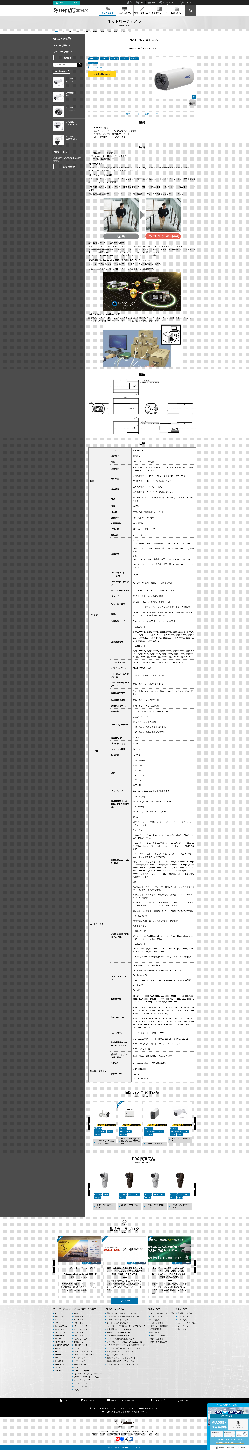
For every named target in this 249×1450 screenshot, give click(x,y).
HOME (65, 1400)
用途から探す (181, 1309)
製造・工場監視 (156, 1316)
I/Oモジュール (80, 1364)
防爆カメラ (78, 1342)
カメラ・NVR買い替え (187, 1323)
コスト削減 (182, 1320)
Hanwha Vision (61, 1326)
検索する (68, 58)
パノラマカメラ (80, 1329)
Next (195, 1123)
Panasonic (59, 1335)
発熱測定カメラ (80, 1345)
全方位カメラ (79, 1332)
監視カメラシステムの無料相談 (123, 1400)
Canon (58, 1320)
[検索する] (79, 65)
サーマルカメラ (80, 1326)
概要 (128, 114)
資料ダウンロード (159, 13)
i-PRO (57, 1323)
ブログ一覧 (126, 1300)
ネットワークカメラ (169, 2)
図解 (147, 114)
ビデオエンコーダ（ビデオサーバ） (88, 1374)
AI (131, 2)
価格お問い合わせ (103, 74)
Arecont (58, 1355)
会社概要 (184, 1400)
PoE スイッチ (79, 1358)
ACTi (57, 1351)
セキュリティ (183, 1316)
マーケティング (184, 1326)
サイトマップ (159, 1400)
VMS (141, 2)
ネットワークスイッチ (83, 1351)
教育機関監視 (155, 1329)
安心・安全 (182, 1329)
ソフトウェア (79, 1361)
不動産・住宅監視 (157, 1335)
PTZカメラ (78, 1320)
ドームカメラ (79, 1316)
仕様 (156, 114)
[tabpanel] (192, 103)
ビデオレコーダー (81, 1370)
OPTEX (58, 1370)
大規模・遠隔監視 (185, 1313)
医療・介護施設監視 (158, 1342)
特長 (137, 114)
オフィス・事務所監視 (159, 1326)
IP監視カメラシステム (114, 1309)
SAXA (57, 1367)
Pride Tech (59, 1364)
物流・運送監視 (156, 1339)
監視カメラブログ (142, 13)
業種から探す (154, 1309)
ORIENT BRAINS (62, 1345)
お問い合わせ (177, 13)
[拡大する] (194, 97)
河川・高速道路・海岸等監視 (162, 1313)
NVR (153, 2)
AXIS (57, 1313)
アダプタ (78, 1390)
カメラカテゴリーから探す (84, 1309)
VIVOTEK (59, 1316)
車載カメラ (78, 1335)
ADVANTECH (60, 1342)
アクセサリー (79, 1348)
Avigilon (58, 1348)
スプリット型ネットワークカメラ (88, 1377)
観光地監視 (155, 1332)
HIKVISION (59, 1361)
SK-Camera (60, 1332)
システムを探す (125, 13)
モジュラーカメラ (81, 1339)
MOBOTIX (59, 1339)
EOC (57, 1358)
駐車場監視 (155, 1320)
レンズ (77, 1367)
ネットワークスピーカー (84, 1355)
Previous (89, 1123)
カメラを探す (107, 13)
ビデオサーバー (80, 1386)
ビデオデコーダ (80, 1383)
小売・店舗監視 (156, 1323)
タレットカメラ (80, 1323)
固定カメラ (78, 1313)
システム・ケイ (189, 2)
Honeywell (59, 1329)
